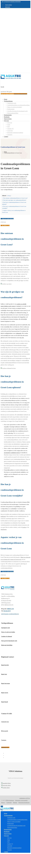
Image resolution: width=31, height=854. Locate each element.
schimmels (18, 333)
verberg (8, 195)
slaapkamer (3, 529)
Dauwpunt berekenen (24, 802)
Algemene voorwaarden (21, 800)
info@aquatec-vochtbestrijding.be (10, 614)
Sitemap (15, 802)
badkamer (3, 516)
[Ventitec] (15, 788)
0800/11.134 (10, 608)
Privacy (3, 802)
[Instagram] (5, 755)
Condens (21, 176)
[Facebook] (5, 753)
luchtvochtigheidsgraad (18, 255)
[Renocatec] (15, 785)
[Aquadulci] (15, 783)
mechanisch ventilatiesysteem (12, 452)
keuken (24, 527)
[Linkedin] (5, 757)
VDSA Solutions (9, 800)
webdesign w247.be (24, 798)
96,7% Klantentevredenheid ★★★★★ (11, 1)
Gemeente (9, 802)
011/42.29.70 (7, 611)
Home (5, 151)
